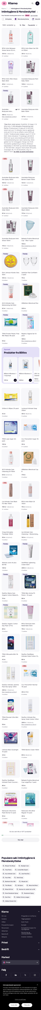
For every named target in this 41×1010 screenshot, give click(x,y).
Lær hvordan (34, 15)
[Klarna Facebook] (6, 975)
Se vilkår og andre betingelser (23, 152)
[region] (20, 996)
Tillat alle (27, 1005)
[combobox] (32, 25)
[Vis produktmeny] (37, 12)
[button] (18, 109)
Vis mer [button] (20, 840)
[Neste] (37, 20)
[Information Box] (15, 25)
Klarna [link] (4, 8)
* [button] (9, 116)
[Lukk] (37, 985)
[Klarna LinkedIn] (15, 975)
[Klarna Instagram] (34, 975)
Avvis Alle (14, 1005)
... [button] (8, 8)
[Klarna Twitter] (25, 975)
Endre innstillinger (20, 999)
